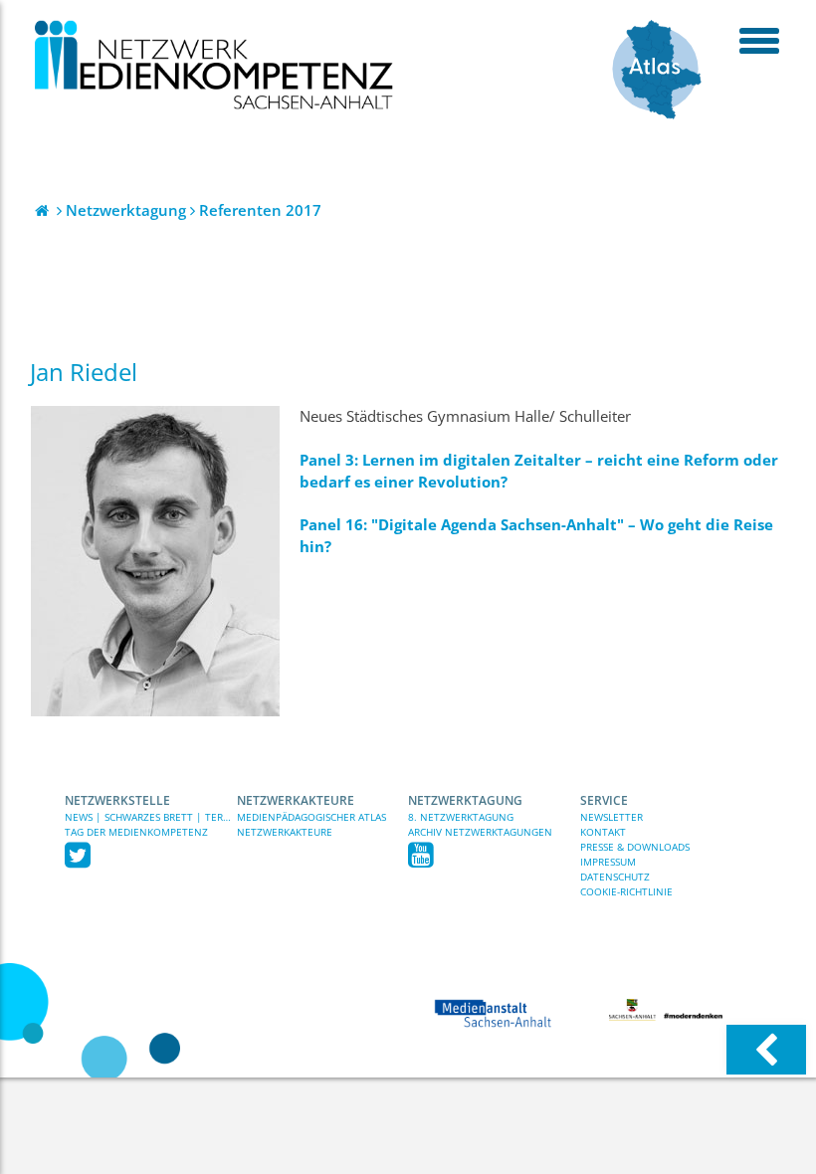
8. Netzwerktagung (460, 817)
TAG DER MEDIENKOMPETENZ (136, 832)
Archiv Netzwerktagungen (480, 832)
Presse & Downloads (635, 847)
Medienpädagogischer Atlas (311, 817)
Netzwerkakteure (295, 800)
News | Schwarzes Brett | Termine (151, 817)
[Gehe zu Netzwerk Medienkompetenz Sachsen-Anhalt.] (44, 210)
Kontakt (603, 832)
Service (604, 800)
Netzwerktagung (465, 800)
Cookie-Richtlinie (626, 891)
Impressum (608, 862)
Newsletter (611, 817)
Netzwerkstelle (117, 800)
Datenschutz (615, 876)
